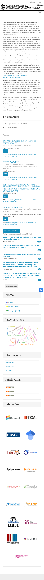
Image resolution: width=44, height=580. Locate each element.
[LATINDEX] (13, 452)
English (10, 302)
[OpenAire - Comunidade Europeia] (31, 452)
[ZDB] (22, 556)
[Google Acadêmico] (31, 435)
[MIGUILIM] (13, 487)
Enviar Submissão (11, 286)
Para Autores (10, 367)
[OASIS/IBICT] (31, 487)
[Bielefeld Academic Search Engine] (31, 504)
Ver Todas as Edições (10, 231)
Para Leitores (10, 362)
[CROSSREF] (13, 418)
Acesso (40, 2)
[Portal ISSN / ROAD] (31, 522)
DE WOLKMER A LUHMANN (22, 209)
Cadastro (32, 2)
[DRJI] (13, 522)
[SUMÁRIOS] (13, 504)
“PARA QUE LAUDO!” (20, 165)
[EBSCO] (13, 435)
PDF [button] (5, 151)
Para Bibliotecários (11, 371)
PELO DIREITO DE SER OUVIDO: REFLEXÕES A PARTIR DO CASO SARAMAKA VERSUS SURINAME (21, 246)
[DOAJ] (31, 418)
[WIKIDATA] (13, 539)
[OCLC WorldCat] (31, 539)
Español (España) (13, 307)
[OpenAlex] (13, 470)
